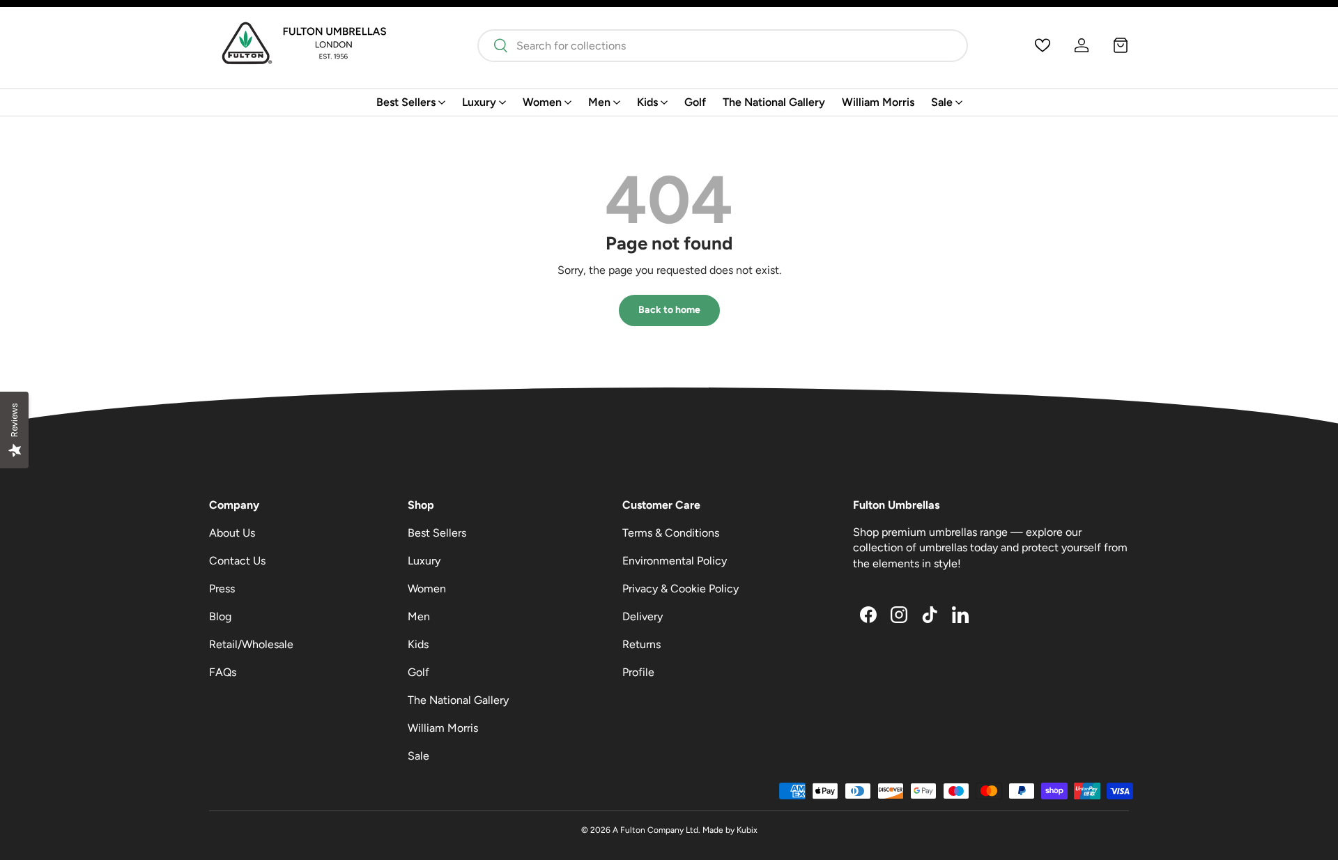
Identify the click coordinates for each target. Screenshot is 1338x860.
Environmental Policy (674, 560)
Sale (942, 102)
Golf (695, 102)
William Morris (878, 102)
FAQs (222, 672)
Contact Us (237, 560)
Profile (638, 672)
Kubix (747, 830)
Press (222, 588)
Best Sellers (406, 102)
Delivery (642, 616)
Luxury (479, 102)
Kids (647, 102)
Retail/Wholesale (251, 644)
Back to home (669, 310)
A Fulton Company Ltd (655, 830)
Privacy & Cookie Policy (680, 588)
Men (599, 102)
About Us (232, 532)
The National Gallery (774, 102)
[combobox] (722, 45)
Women (542, 102)
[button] (1120, 45)
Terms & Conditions (670, 532)
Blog (220, 616)
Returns (641, 644)
